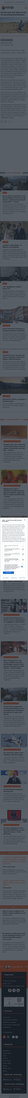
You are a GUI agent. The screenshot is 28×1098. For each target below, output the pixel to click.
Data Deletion (6, 577)
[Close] (25, 520)
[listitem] (14, 546)
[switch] (22, 549)
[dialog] (14, 549)
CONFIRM (8, 572)
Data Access (14, 577)
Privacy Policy (22, 577)
